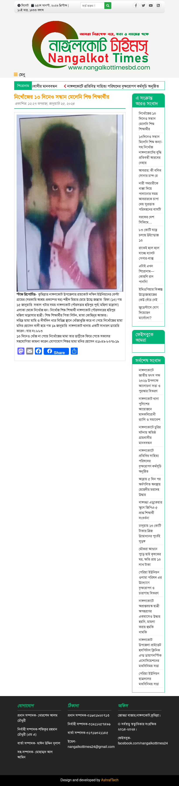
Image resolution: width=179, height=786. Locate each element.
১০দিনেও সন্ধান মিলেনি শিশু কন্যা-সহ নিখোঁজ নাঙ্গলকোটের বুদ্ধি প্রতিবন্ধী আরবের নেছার (150, 149)
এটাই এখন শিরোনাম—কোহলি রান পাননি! (146, 273)
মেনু (21, 74)
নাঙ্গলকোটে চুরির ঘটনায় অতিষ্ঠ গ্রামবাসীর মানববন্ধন (150, 434)
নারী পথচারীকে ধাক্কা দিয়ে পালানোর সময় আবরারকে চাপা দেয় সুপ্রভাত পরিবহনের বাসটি (150, 196)
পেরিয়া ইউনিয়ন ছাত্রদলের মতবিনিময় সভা (149, 678)
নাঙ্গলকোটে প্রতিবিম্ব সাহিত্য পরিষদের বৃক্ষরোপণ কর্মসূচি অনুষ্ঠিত (101, 86)
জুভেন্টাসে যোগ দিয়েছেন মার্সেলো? (148, 312)
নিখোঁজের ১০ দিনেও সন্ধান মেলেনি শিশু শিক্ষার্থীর (147, 121)
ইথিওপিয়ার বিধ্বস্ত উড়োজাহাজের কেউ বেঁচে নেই (150, 294)
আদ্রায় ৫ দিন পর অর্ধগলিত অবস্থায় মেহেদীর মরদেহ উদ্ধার (150, 486)
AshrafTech (110, 779)
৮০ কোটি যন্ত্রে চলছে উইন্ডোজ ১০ (149, 235)
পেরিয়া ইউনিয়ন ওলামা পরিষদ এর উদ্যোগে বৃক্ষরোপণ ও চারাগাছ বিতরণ (150, 582)
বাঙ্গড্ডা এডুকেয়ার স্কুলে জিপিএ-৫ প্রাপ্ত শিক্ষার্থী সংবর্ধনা (150, 510)
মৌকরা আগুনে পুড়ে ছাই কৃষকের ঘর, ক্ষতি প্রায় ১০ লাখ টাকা (150, 556)
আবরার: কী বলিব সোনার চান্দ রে (150, 173)
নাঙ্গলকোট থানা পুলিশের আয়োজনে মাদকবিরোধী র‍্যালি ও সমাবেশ (150, 409)
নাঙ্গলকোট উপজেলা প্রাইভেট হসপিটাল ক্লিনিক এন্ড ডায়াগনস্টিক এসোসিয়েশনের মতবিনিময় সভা (150, 652)
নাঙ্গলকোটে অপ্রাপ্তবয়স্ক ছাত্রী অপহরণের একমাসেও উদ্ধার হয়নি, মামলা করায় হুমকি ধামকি (149, 616)
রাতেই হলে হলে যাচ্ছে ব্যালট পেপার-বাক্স (149, 253)
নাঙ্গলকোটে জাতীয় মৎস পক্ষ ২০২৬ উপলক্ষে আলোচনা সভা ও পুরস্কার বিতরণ (149, 380)
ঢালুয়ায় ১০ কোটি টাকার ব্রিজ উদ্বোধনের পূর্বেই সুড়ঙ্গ (150, 533)
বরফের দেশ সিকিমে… (146, 219)
